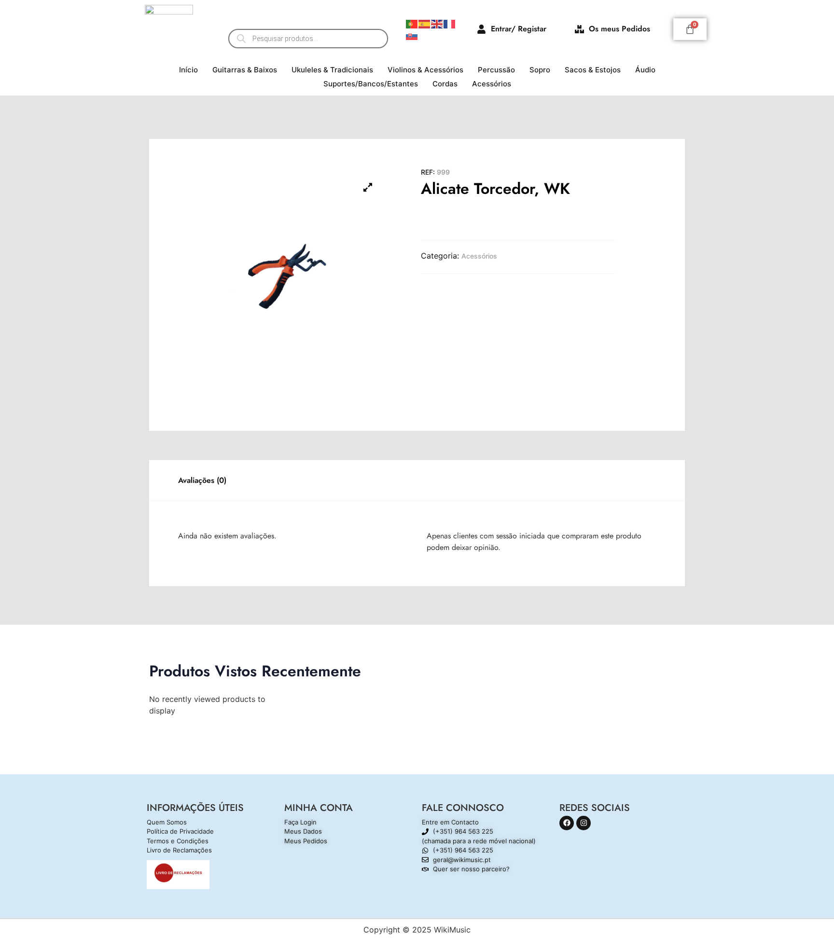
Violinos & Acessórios (425, 69)
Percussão (496, 69)
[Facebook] (566, 823)
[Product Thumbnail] (367, 187)
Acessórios (491, 83)
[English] (437, 23)
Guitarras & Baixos (244, 69)
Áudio (645, 69)
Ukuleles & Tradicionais (332, 69)
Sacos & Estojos (593, 69)
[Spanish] (424, 23)
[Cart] (690, 29)
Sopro (539, 69)
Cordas (445, 83)
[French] (450, 23)
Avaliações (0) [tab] (202, 480)
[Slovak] (412, 35)
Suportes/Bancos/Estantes (370, 83)
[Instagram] (583, 823)
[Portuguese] (412, 23)
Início (188, 69)
